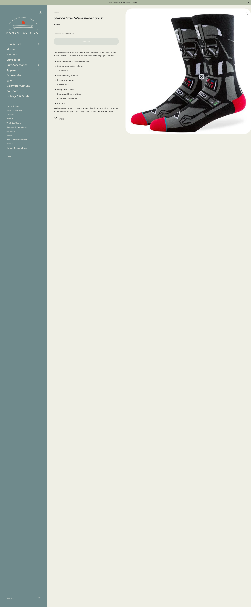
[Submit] (39, 598)
